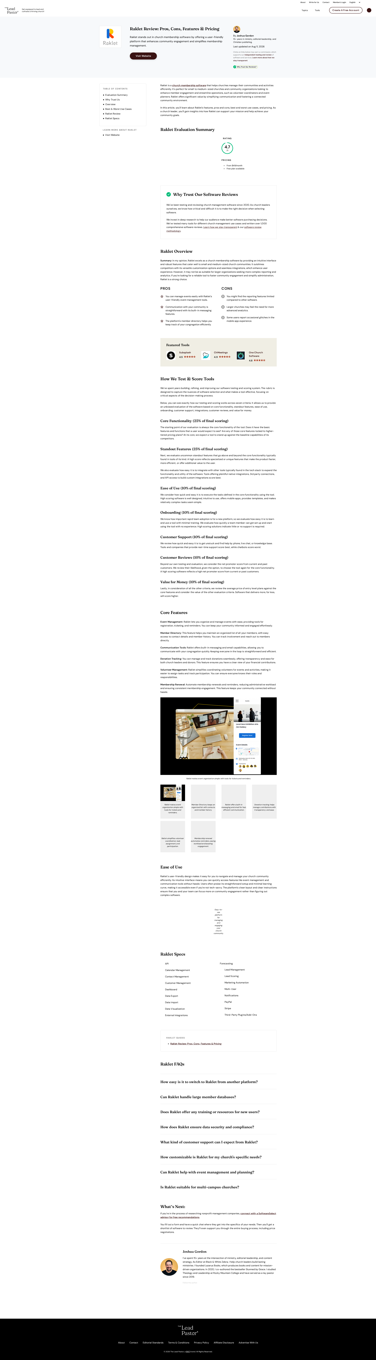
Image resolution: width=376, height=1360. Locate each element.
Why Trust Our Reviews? (246, 67)
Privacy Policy (201, 1342)
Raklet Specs (112, 118)
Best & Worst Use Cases (118, 109)
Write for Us (314, 2)
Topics (305, 10)
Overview (110, 104)
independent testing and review (258, 55)
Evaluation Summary (116, 95)
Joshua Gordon (245, 35)
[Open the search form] (369, 10)
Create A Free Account (345, 10)
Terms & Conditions (178, 1342)
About (303, 2)
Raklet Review (112, 113)
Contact (326, 2)
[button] (218, 1082)
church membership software (189, 85)
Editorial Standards (153, 1342)
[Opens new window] (111, 37)
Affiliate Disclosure (224, 1342)
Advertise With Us (248, 1342)
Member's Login (339, 2)
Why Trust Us (112, 99)
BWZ (188, 1352)
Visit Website (146, 56)
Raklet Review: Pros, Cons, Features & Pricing (196, 1043)
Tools (317, 10)
